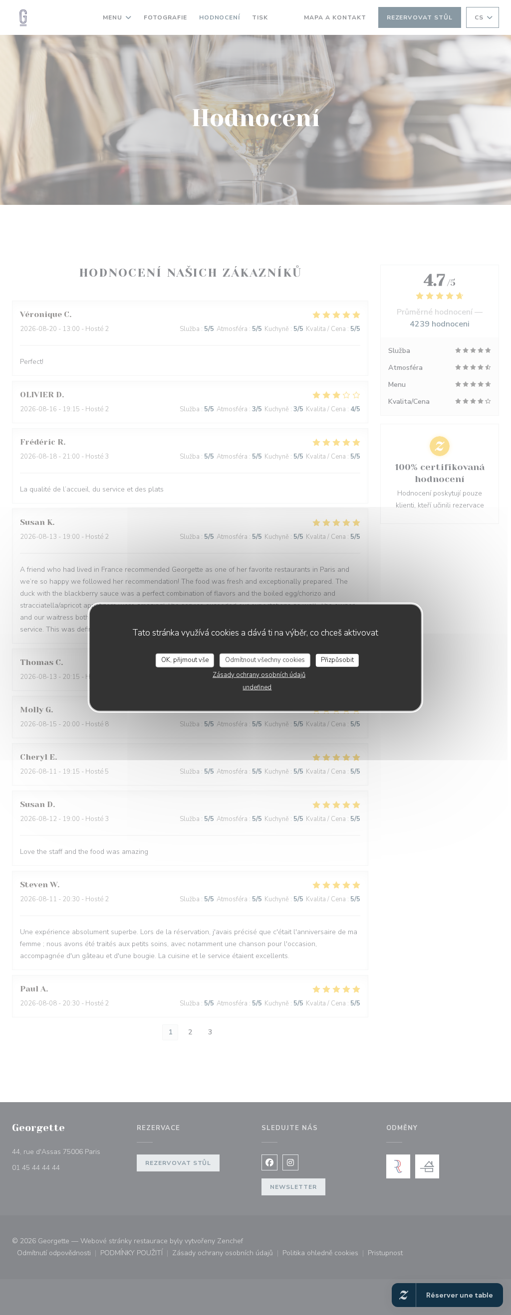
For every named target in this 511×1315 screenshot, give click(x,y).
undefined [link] (257, 686)
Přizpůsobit (337, 660)
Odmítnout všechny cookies (265, 660)
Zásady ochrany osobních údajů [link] (259, 674)
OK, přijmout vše (185, 660)
